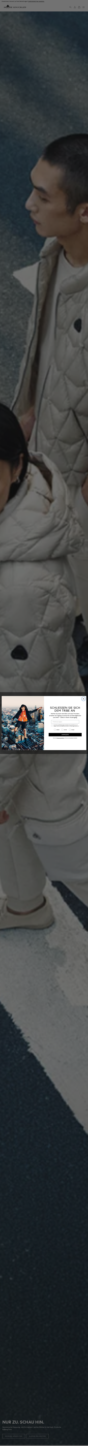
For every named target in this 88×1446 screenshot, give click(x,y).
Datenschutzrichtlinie (60, 738)
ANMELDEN (65, 735)
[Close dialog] (83, 699)
